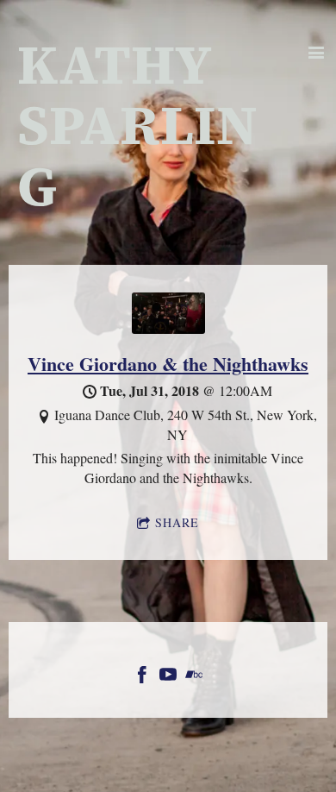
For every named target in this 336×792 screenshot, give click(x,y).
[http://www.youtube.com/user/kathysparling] (168, 677)
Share (177, 522)
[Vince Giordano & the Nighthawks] (168, 328)
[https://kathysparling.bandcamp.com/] (193, 677)
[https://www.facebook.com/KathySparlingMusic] (142, 677)
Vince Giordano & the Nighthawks (168, 363)
